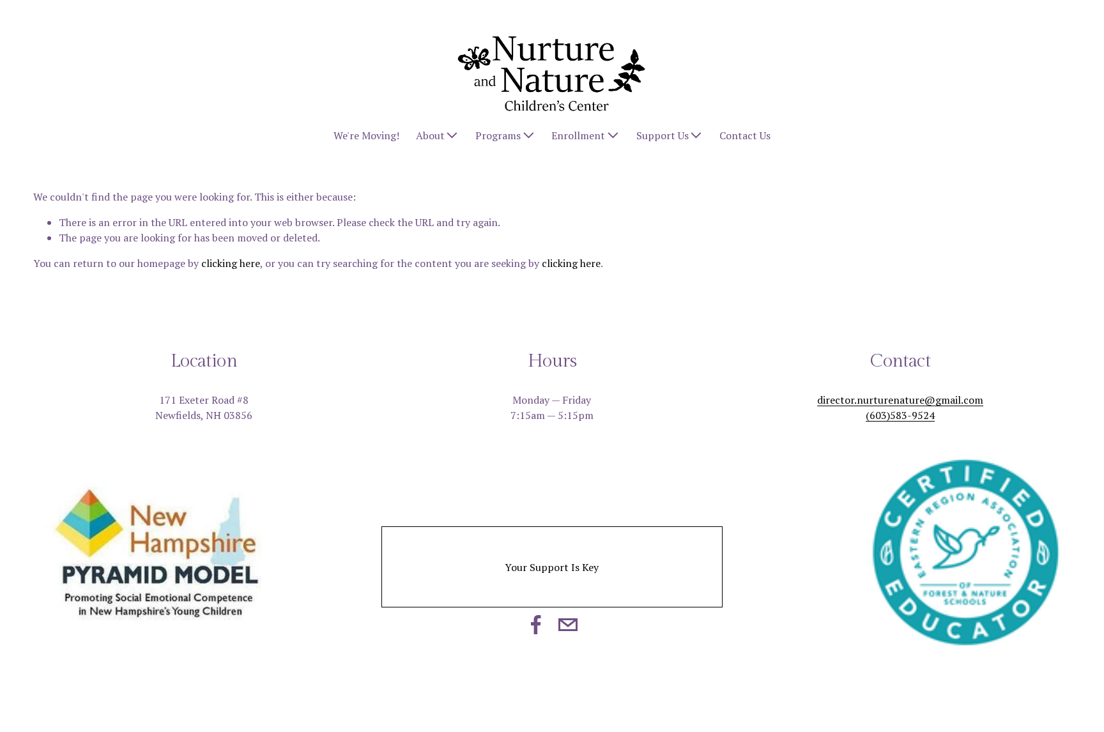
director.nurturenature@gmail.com (900, 400)
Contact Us (744, 135)
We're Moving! (366, 135)
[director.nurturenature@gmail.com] (568, 624)
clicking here (230, 263)
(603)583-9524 (900, 415)
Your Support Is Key (552, 567)
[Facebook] (536, 624)
